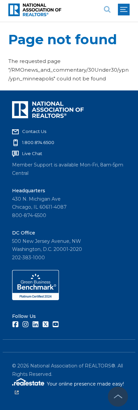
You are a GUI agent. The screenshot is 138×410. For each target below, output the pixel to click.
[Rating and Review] (35, 298)
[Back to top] (118, 397)
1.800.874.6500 (38, 142)
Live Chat (32, 153)
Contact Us (34, 131)
